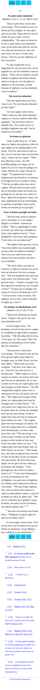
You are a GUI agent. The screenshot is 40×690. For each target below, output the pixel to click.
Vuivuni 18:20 (20, 599)
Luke (11, 2)
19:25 (29, 599)
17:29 (9, 599)
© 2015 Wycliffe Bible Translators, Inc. (20, 679)
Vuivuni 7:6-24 (20, 592)
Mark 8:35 (9, 634)
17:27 (9, 592)
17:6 (10, 553)
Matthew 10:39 (20, 631)
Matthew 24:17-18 (21, 606)
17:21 (10, 574)
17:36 (10, 641)
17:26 (9, 585)
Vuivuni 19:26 (16, 624)
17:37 (10, 662)
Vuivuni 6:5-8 (19, 585)
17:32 (10, 617)
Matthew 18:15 (19, 546)
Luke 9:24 (18, 634)
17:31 (9, 606)
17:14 (9, 567)
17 (23, 2)
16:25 (29, 631)
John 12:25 (28, 634)
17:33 (9, 631)
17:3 (9, 546)
